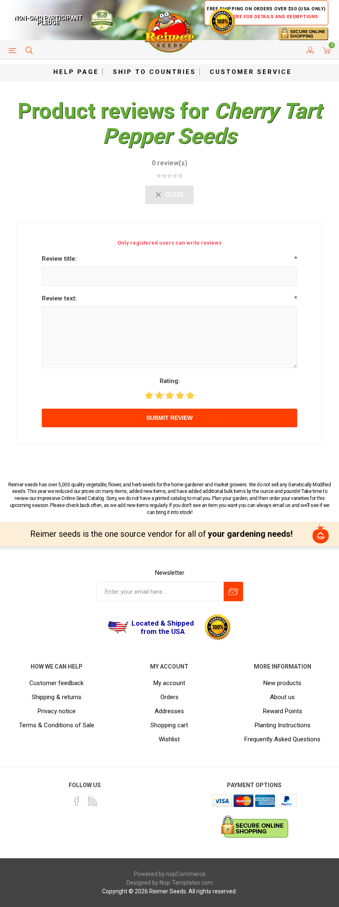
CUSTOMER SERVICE (251, 72)
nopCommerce (185, 874)
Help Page (76, 72)
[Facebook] (77, 801)
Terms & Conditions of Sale (56, 725)
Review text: (59, 298)
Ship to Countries (154, 72)
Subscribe (233, 591)
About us (282, 697)
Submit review (169, 417)
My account (169, 683)
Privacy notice (57, 711)
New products (282, 683)
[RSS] (92, 801)
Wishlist (169, 739)
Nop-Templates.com (186, 882)
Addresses (169, 711)
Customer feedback (56, 683)
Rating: (170, 381)
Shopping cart (169, 725)
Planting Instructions (282, 725)
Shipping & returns (56, 697)
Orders (169, 697)
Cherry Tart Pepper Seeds (212, 123)
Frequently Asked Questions (282, 739)
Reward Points (282, 711)
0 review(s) (169, 163)
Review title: (59, 258)
